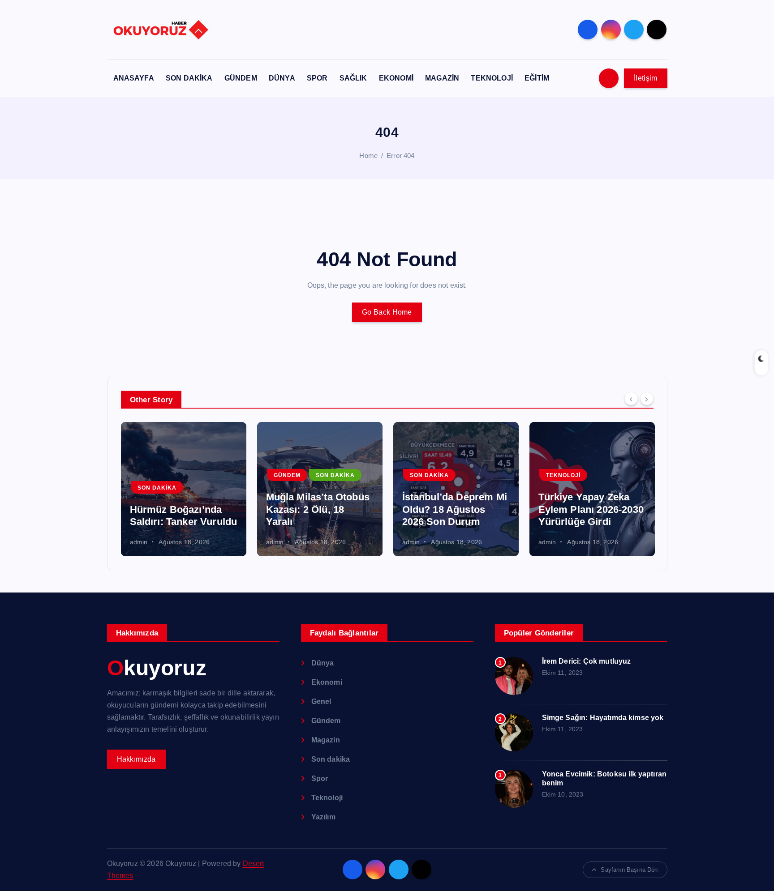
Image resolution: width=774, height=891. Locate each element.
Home (368, 155)
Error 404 (400, 155)
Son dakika (157, 488)
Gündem (287, 475)
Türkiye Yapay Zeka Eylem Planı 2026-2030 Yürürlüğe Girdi (591, 509)
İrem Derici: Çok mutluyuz (586, 661)
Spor (319, 778)
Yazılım (323, 817)
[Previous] (631, 398)
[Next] (647, 398)
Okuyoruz (156, 668)
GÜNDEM (240, 78)
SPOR (317, 78)
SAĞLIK (353, 78)
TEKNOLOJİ (491, 78)
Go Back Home (387, 312)
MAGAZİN (442, 78)
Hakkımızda (136, 759)
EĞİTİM (537, 78)
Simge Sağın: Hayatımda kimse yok (603, 717)
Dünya (322, 663)
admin (139, 542)
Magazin (325, 740)
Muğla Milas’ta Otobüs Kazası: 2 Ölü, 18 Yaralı (318, 509)
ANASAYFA (133, 78)
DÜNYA (282, 78)
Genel (321, 701)
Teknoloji (563, 475)
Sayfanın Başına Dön (629, 869)
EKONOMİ (396, 78)
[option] (183, 489)
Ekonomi (326, 682)
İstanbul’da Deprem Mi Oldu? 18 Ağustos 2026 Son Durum (454, 509)
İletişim (645, 78)
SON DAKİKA (189, 78)
